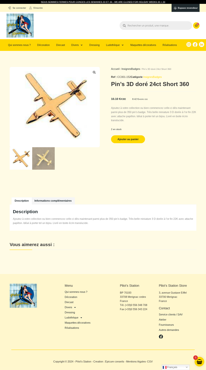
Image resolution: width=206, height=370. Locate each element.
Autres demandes (169, 330)
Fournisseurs (166, 325)
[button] (94, 72)
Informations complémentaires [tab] (53, 200)
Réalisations (170, 45)
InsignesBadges (131, 69)
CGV (150, 361)
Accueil (115, 69)
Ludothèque (113, 45)
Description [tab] (22, 200)
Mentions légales (136, 361)
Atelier (162, 319)
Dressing (94, 45)
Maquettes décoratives (143, 45)
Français (172, 367)
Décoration (43, 45)
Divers (75, 45)
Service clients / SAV (171, 314)
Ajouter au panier (128, 139)
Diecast (60, 45)
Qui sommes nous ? (19, 45)
